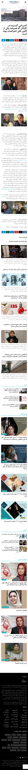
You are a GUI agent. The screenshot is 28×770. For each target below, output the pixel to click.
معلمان (9, 747)
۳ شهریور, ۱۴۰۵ (23, 300)
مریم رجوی (6, 714)
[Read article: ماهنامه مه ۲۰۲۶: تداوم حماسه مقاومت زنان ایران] (14, 483)
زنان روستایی (24, 740)
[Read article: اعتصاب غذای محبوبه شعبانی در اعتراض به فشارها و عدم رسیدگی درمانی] (14, 336)
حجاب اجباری (7, 734)
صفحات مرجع (15, 721)
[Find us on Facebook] (26, 758)
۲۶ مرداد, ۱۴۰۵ (15, 554)
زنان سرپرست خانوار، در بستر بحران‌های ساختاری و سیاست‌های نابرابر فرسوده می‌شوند (11, 398)
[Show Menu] (25, 2)
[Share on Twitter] (21, 40)
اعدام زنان (19, 734)
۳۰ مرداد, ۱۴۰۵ (23, 587)
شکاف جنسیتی (23, 742)
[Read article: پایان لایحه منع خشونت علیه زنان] (14, 251)
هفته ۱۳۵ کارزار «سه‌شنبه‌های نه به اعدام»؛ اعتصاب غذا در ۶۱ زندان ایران (15, 297)
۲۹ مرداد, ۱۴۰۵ (23, 612)
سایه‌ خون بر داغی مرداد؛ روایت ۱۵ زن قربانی (15, 269)
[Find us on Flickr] (20, 758)
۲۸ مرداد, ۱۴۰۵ (15, 544)
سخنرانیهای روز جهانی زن (14, 715)
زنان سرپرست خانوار (16, 740)
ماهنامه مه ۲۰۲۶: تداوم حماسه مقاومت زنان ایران (15, 495)
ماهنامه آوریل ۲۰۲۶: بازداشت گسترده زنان (15, 521)
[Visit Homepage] (14, 2)
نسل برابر (4, 747)
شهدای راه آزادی (5, 607)
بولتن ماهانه (4, 434)
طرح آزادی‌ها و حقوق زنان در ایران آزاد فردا (18, 745)
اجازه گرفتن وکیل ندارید (7, 189)
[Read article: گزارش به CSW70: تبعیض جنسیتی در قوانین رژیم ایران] (23, 406)
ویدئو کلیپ (6, 722)
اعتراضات (21, 227)
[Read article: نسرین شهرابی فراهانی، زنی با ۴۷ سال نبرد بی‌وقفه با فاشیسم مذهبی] (14, 624)
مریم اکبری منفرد (15, 747)
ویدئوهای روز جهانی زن (6, 726)
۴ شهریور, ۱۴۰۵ (23, 243)
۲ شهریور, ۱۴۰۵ (23, 328)
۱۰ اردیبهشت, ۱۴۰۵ (23, 523)
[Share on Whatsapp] (8, 40)
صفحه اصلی (24, 7)
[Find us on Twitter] (24, 758)
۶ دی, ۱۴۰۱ (23, 37)
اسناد (26, 713)
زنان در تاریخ (24, 725)
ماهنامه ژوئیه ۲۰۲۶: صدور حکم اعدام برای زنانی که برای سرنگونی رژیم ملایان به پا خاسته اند (14, 438)
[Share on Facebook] (25, 40)
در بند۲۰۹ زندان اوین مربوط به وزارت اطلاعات (16, 110)
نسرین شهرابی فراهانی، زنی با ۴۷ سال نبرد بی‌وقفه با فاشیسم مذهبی (15, 636)
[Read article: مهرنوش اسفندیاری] (14, 599)
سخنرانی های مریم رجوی (15, 711)
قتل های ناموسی (23, 747)
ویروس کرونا (24, 750)
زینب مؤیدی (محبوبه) (21, 663)
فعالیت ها (16, 724)
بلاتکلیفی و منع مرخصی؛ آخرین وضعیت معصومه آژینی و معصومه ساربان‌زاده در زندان (14, 355)
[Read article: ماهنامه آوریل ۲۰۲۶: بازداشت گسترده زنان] (14, 510)
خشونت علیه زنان (14, 227)
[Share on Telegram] (3, 40)
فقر (8, 745)
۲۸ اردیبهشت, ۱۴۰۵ (14, 402)
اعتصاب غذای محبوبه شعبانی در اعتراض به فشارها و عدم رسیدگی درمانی (15, 325)
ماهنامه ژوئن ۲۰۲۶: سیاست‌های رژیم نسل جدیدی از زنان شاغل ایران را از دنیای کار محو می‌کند (15, 467)
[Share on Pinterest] (16, 40)
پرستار (19, 750)
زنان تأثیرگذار (24, 722)
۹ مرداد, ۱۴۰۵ (24, 441)
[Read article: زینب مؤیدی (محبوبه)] (14, 652)
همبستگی (6, 720)
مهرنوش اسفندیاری (21, 610)
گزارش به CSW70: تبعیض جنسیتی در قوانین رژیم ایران (10, 405)
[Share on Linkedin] (12, 40)
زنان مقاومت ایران (23, 727)
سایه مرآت (18, 96)
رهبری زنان (9, 737)
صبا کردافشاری (16, 742)
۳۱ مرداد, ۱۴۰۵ (23, 358)
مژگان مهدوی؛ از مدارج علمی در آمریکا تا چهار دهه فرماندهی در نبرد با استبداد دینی (14, 584)
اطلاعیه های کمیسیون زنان (24, 716)
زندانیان (8, 227)
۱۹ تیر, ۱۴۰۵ (16, 394)
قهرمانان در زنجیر (14, 727)
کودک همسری (13, 750)
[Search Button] (2, 2)
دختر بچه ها (16, 737)
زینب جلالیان (4, 740)
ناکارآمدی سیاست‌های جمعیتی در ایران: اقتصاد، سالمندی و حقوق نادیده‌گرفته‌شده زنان (11, 390)
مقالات (7, 717)
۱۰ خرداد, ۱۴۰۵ (23, 498)
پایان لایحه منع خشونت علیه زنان (18, 241)
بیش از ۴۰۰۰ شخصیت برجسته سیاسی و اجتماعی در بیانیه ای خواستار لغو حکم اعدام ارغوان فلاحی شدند (10, 549)
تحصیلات (13, 734)
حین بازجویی (5, 197)
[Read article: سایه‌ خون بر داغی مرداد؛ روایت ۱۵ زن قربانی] (14, 279)
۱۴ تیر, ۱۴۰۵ (24, 470)
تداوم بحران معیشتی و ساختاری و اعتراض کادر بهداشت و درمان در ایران (10, 541)
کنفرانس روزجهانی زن (6, 711)
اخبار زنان (19, 7)
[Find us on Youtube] (22, 758)
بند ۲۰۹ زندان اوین (22, 160)
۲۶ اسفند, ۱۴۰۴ (15, 408)
